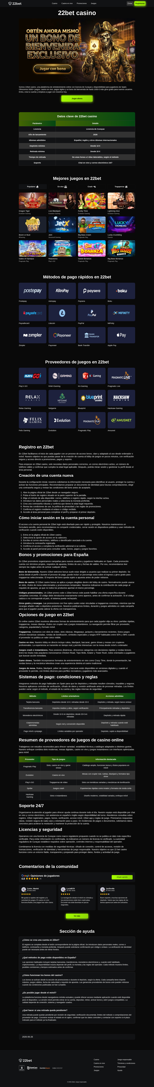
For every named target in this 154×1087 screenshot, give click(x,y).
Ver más (77, 916)
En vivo (61, 187)
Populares (31, 187)
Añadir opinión (122, 877)
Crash (90, 187)
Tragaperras (119, 187)
